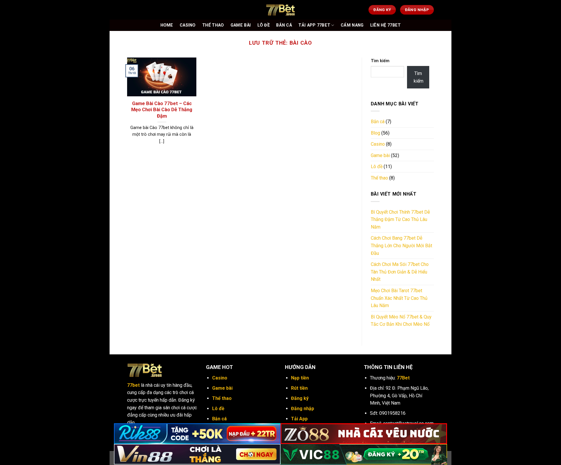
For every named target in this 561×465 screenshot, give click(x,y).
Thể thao (379, 178)
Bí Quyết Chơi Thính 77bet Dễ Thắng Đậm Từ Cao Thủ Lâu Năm (400, 219)
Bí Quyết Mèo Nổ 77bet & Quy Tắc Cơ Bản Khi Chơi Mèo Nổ (401, 320)
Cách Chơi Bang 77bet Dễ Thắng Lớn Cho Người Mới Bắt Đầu (401, 245)
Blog (375, 133)
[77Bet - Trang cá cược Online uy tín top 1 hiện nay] (280, 9)
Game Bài (241, 25)
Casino (188, 25)
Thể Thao (213, 25)
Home (166, 25)
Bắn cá (378, 121)
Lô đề (376, 166)
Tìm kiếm (380, 60)
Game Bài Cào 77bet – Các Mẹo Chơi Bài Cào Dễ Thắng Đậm (161, 110)
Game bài (380, 155)
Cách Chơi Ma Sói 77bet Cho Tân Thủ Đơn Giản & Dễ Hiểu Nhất (400, 272)
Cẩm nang (352, 25)
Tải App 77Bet (314, 25)
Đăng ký (300, 398)
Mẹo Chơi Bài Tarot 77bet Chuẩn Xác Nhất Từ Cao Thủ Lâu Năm (399, 298)
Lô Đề (263, 25)
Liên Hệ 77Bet (385, 25)
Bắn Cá (284, 25)
